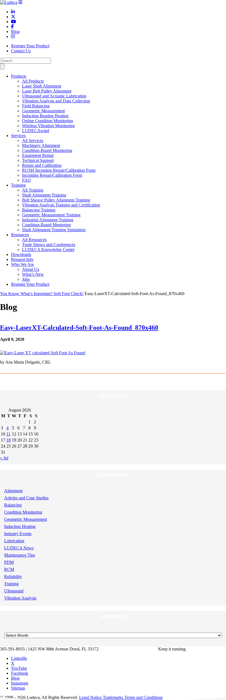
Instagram (19, 683)
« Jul (4, 458)
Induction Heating (20, 526)
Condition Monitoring (23, 512)
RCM (9, 569)
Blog (15, 678)
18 (8, 440)
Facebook (19, 673)
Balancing (13, 505)
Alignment (13, 490)
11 (8, 434)
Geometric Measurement (25, 519)
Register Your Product (30, 45)
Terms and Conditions (143, 697)
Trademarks (113, 697)
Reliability (13, 576)
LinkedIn (19, 658)
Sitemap (18, 688)
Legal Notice (91, 697)
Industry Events (17, 533)
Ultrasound (13, 591)
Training (11, 583)
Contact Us (21, 50)
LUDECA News (19, 548)
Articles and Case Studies (26, 497)
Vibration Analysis (20, 598)
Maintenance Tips (19, 555)
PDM (9, 562)
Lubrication (14, 540)
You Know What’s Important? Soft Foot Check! (42, 293)
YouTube (19, 668)
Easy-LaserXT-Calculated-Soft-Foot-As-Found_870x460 (79, 327)
